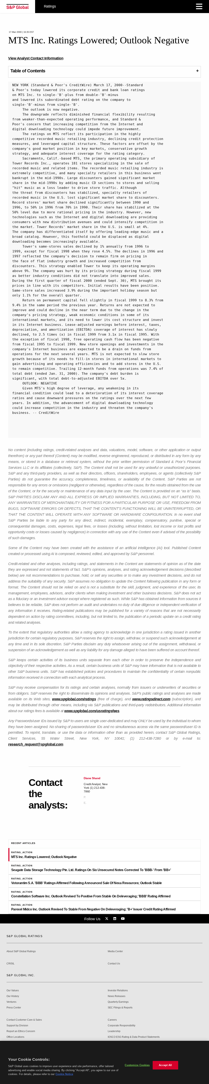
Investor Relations (118, 990)
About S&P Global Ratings (21, 951)
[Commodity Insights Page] (107, 918)
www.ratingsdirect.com (151, 699)
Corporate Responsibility (121, 1025)
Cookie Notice (64, 1067)
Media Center (115, 951)
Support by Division (17, 1025)
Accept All (165, 1058)
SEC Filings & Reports (120, 1007)
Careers (112, 1020)
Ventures (11, 1002)
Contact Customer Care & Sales (24, 1020)
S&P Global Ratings (24, 936)
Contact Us (114, 963)
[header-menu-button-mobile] (199, 6)
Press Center (14, 1007)
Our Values (13, 990)
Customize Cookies (137, 1058)
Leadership (114, 1031)
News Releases (116, 996)
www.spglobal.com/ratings (74, 699)
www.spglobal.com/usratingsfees (91, 711)
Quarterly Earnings (118, 1002)
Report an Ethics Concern (21, 1031)
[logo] (18, 6)
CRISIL (10, 963)
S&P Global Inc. (21, 975)
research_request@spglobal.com (35, 744)
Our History (13, 996)
